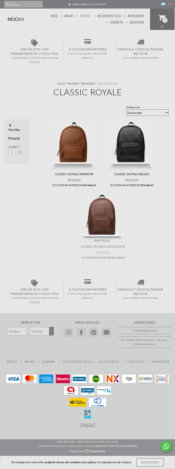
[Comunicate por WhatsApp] (166, 446)
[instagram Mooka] (68, 332)
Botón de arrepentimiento (123, 445)
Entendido (150, 462)
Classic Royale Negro (132, 174)
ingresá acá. (100, 445)
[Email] (106, 332)
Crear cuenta (80, 4)
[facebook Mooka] (81, 332)
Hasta (14, 147)
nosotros (136, 22)
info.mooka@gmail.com (144, 330)
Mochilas (88, 83)
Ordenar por (133, 107)
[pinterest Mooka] (94, 332)
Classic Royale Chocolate (103, 246)
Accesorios (135, 16)
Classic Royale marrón (74, 174)
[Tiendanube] (87, 452)
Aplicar (20, 152)
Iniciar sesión (98, 4)
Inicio (54, 16)
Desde (10, 147)
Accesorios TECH (109, 16)
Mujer (68, 16)
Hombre (84, 16)
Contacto (116, 22)
